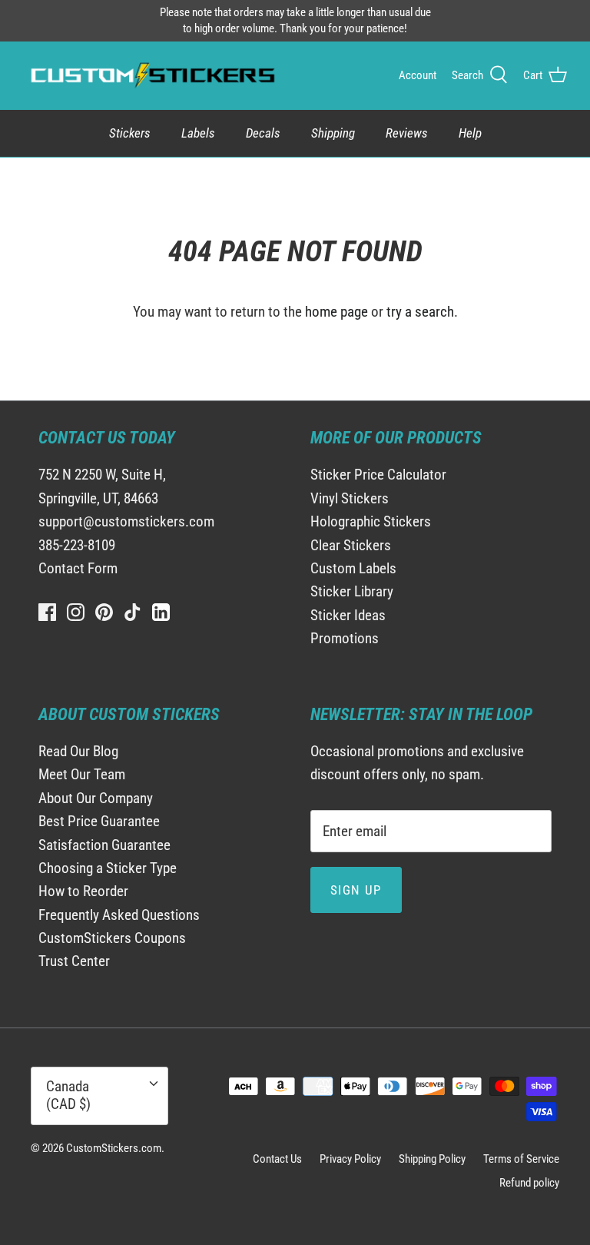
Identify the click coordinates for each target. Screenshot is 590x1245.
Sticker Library (351, 591)
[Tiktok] (132, 612)
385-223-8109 (76, 545)
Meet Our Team (81, 774)
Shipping (333, 133)
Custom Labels (353, 568)
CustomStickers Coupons (112, 938)
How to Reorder (83, 891)
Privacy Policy (350, 1159)
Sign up (356, 890)
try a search (420, 311)
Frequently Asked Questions (119, 915)
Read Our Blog (78, 751)
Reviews (407, 133)
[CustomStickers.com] (151, 75)
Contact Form (78, 568)
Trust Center (74, 961)
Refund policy (529, 1183)
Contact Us (277, 1159)
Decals (263, 133)
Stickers (130, 133)
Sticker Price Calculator (378, 474)
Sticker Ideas (348, 615)
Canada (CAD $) (68, 1095)
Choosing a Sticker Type (107, 868)
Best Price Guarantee (99, 821)
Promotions (344, 638)
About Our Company (95, 798)
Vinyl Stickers (349, 498)
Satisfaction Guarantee (104, 845)
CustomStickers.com (113, 1148)
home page (336, 311)
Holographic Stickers (370, 521)
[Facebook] (47, 612)
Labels (198, 133)
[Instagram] (76, 612)
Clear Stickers (350, 545)
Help (470, 133)
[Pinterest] (104, 612)
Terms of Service (521, 1159)
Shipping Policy (432, 1159)
